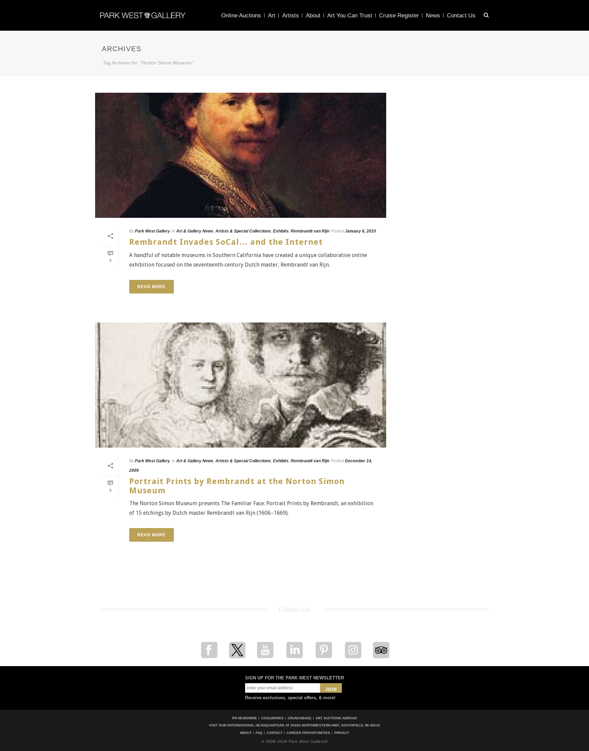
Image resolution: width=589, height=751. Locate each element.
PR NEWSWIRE (244, 718)
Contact (275, 733)
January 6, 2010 (360, 231)
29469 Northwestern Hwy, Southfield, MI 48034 (335, 725)
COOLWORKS (272, 718)
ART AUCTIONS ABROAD (336, 718)
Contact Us (461, 15)
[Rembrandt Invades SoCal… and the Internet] (240, 155)
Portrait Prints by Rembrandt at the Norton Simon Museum (237, 486)
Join (331, 689)
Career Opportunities (308, 733)
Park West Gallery (152, 231)
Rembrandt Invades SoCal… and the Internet (226, 242)
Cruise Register (399, 15)
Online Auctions (241, 15)
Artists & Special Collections (243, 231)
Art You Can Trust (349, 15)
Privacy (341, 733)
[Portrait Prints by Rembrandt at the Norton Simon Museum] (240, 385)
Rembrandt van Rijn (310, 231)
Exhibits (281, 231)
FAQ (259, 733)
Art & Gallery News (194, 231)
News (433, 15)
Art (271, 15)
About (313, 15)
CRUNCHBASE (300, 718)
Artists (290, 15)
